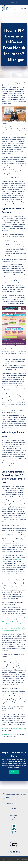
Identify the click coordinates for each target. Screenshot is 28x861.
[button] (14, 772)
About (14, 808)
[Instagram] (11, 851)
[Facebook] (8, 851)
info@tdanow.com (10, 803)
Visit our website (6, 728)
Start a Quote (14, 2)
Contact (14, 819)
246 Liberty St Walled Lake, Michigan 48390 (16, 794)
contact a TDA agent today (19, 728)
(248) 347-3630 (9, 799)
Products (14, 811)
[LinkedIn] (17, 851)
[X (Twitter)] (14, 851)
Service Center (14, 813)
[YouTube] (19, 851)
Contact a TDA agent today (9, 734)
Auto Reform (14, 815)
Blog (14, 817)
